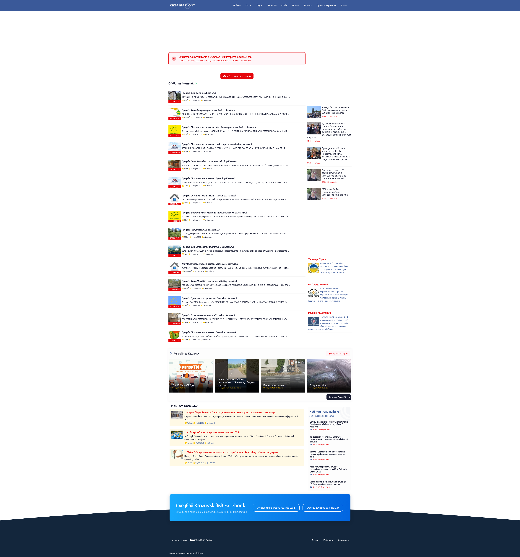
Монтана (190, 553)
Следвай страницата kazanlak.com (276, 507)
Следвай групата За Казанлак (322, 507)
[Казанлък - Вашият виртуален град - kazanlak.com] (183, 5)
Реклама (328, 540)
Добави (238, 76)
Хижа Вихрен (198, 553)
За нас (315, 540)
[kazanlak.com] (201, 540)
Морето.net (182, 553)
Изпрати (339, 353)
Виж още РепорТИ (337, 397)
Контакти (343, 540)
